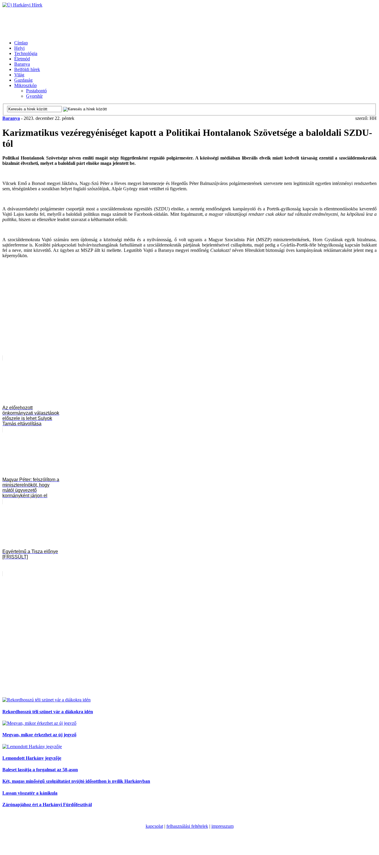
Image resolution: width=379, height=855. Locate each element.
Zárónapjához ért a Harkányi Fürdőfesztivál (47, 804)
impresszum (222, 826)
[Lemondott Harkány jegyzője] (32, 746)
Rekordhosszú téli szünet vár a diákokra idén (47, 711)
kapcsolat (154, 826)
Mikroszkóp (25, 85)
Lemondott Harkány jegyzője (31, 758)
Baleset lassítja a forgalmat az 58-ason (40, 769)
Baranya (22, 64)
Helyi (19, 48)
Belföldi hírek (27, 69)
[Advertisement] (110, 21)
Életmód (22, 58)
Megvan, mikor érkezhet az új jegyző (39, 734)
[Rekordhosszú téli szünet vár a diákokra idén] (46, 699)
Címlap (21, 42)
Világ (19, 74)
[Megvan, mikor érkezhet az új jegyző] (39, 723)
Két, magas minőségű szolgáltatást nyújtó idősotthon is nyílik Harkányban (76, 781)
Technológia (25, 53)
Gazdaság (23, 80)
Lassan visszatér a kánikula (29, 793)
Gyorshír (34, 96)
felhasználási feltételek (187, 826)
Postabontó (36, 90)
